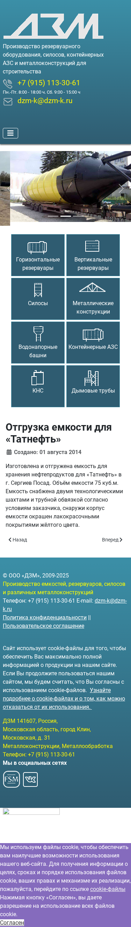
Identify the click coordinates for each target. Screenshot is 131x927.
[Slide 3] (78, 212)
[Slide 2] (65, 212)
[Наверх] (118, 914)
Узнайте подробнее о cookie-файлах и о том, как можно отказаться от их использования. (64, 698)
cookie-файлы (107, 889)
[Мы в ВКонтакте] (30, 777)
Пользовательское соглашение (43, 626)
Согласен (12, 922)
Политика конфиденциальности (45, 617)
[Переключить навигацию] (10, 133)
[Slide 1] (53, 212)
